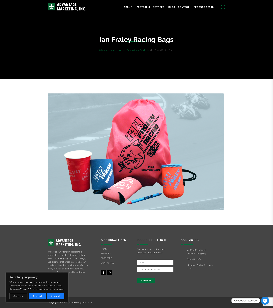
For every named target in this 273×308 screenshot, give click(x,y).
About (128, 7)
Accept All (56, 296)
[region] (37, 287)
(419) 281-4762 (194, 259)
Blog (171, 7)
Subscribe (146, 281)
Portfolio (143, 7)
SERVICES (105, 253)
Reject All (37, 296)
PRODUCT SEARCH (204, 7)
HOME (104, 249)
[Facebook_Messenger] (265, 300)
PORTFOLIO (107, 258)
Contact (183, 7)
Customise (18, 296)
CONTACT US (107, 263)
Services (158, 7)
